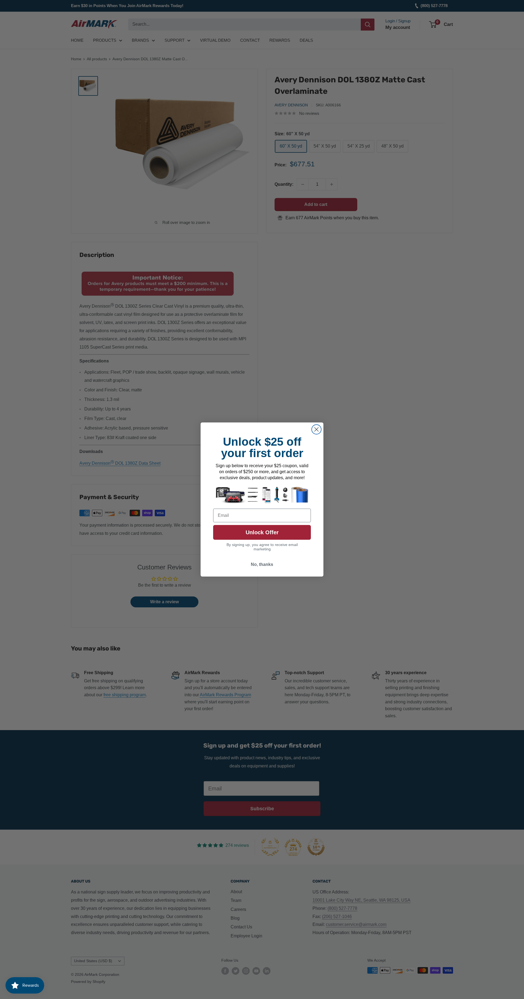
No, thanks (262, 564)
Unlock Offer (262, 532)
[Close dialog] (316, 429)
